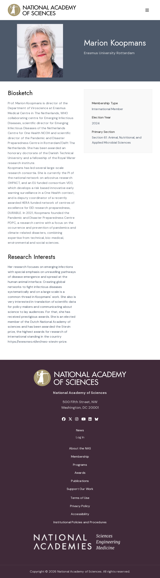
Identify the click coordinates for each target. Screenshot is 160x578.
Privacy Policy (80, 506)
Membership (80, 456)
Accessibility (80, 514)
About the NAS (80, 448)
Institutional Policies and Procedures (80, 522)
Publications (80, 481)
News (80, 430)
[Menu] (147, 10)
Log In (80, 437)
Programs (80, 465)
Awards (80, 473)
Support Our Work (80, 489)
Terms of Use (79, 498)
